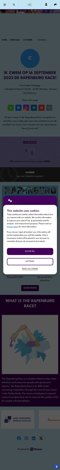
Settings (30, 261)
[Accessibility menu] (56, 466)
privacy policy (12, 227)
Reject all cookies (30, 269)
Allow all (30, 251)
